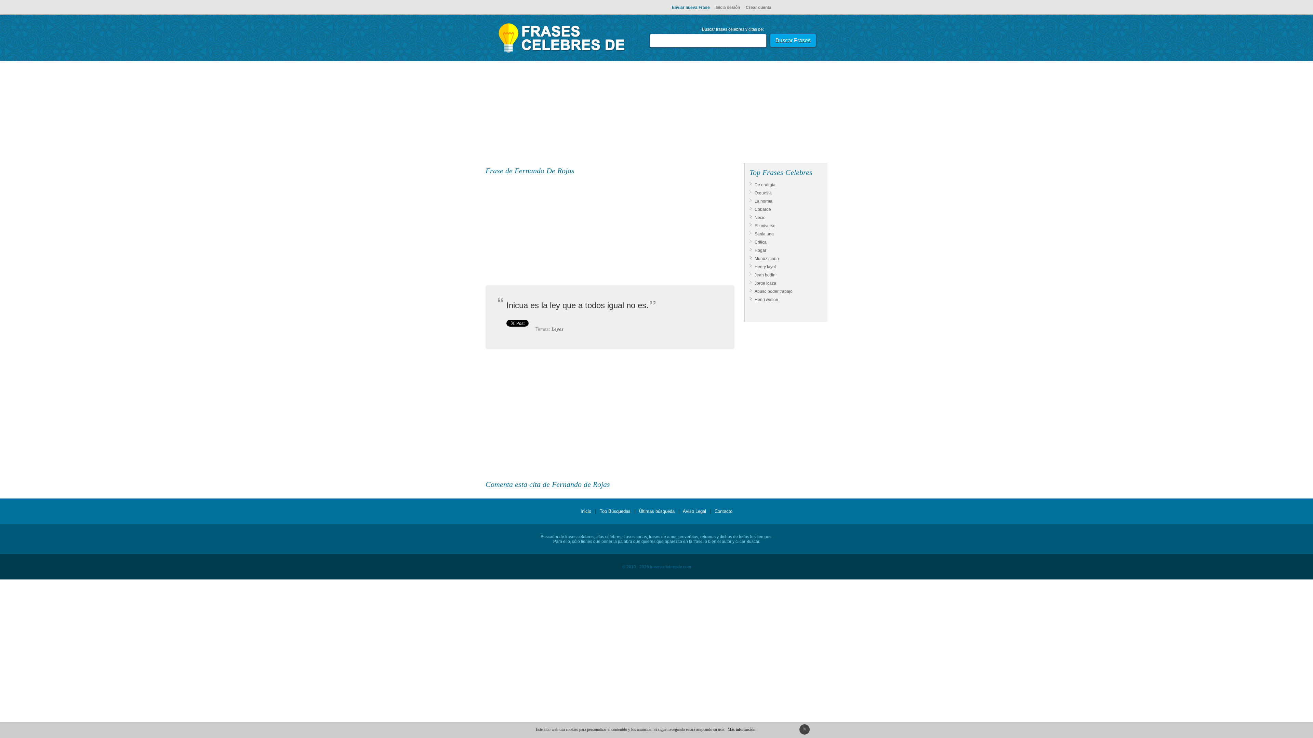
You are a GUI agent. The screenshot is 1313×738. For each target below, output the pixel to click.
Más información (741, 729)
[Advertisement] (656, 113)
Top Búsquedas (615, 511)
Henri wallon (766, 299)
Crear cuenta (758, 7)
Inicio (586, 511)
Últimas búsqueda (657, 511)
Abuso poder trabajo (774, 291)
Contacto (723, 511)
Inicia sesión (728, 7)
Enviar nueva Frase (691, 7)
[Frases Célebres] (562, 53)
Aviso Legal (694, 511)
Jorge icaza (765, 283)
